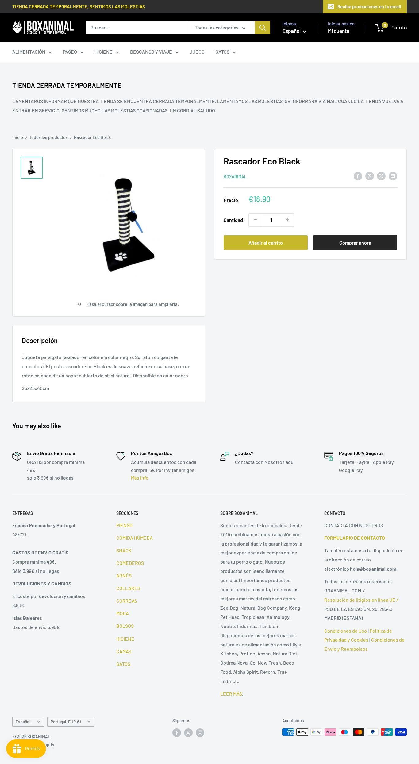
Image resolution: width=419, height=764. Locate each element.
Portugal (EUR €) (66, 721)
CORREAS (126, 601)
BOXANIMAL (235, 176)
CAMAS (123, 651)
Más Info (139, 477)
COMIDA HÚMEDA (134, 538)
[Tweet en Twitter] (381, 175)
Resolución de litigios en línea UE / (361, 600)
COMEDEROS (130, 563)
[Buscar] (262, 27)
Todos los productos (48, 137)
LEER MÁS (231, 693)
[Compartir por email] (393, 175)
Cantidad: (234, 219)
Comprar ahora (355, 242)
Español (23, 721)
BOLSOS (125, 626)
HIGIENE (103, 52)
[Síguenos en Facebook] (176, 732)
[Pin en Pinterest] (369, 175)
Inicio (17, 137)
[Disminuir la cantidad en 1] (255, 219)
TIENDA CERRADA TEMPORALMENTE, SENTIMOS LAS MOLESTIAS (78, 6)
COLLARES (128, 588)
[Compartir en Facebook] (358, 175)
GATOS (222, 52)
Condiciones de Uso (345, 631)
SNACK (124, 550)
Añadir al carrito (265, 242)
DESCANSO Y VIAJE (151, 52)
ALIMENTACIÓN (28, 52)
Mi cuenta (338, 31)
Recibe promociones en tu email (369, 6)
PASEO (70, 52)
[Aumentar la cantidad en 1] (287, 219)
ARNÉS (124, 575)
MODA (122, 613)
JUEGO (197, 52)
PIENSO (124, 525)
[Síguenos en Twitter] (188, 732)
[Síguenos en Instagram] (200, 732)
